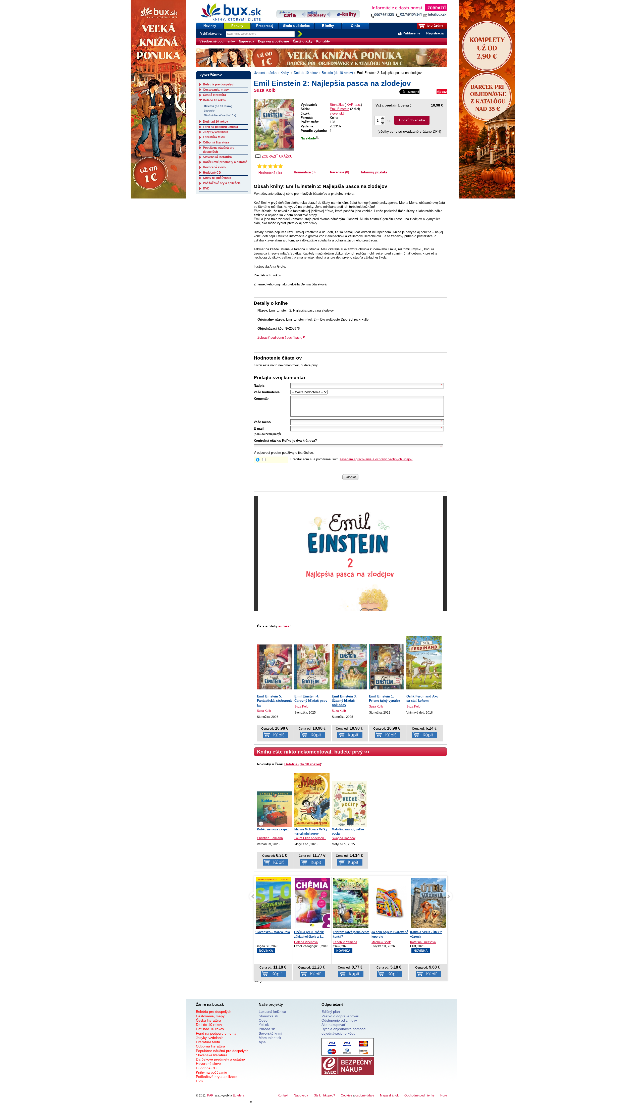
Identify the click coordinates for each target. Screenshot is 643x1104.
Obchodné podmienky (419, 1095)
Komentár (261, 398)
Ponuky (237, 26)
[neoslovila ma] (264, 166)
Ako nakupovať (333, 1025)
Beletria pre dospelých (219, 84)
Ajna (262, 1042)
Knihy (285, 73)
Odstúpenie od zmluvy (339, 1020)
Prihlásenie (411, 33)
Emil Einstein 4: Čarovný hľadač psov (310, 698)
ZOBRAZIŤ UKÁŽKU (277, 156)
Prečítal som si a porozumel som (351, 459)
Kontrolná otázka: (267, 440)
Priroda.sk (267, 1029)
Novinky (209, 26)
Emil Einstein (339, 109)
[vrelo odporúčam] (280, 166)
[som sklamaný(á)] (259, 166)
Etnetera (238, 1095)
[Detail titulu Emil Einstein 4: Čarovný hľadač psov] (312, 666)
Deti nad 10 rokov (215, 121)
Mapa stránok (389, 1095)
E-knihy (328, 26)
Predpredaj (264, 26)
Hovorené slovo (214, 167)
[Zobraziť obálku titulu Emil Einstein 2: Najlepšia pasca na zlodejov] (274, 125)
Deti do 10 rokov (306, 73)
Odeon (264, 1020)
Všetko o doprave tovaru (341, 1016)
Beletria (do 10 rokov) (337, 73)
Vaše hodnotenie (267, 392)
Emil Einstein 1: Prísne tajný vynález (384, 698)
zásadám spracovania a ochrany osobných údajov (376, 459)
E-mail (259, 428)
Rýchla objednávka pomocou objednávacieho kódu (344, 1031)
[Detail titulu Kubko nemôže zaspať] (274, 809)
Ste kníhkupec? (324, 1095)
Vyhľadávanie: (211, 33)
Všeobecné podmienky (217, 41)
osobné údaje (364, 1095)
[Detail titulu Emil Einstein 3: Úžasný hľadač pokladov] (349, 666)
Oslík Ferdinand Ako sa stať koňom (422, 698)
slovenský (337, 113)
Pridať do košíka (412, 120)
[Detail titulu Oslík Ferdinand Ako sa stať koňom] (424, 662)
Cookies (346, 1095)
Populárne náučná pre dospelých (222, 1051)
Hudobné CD (212, 172)
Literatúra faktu (214, 137)
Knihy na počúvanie (217, 178)
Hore (443, 1095)
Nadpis (259, 385)
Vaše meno (262, 422)
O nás (355, 26)
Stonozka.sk (268, 1016)
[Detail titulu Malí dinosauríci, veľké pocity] (349, 804)
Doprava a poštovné (273, 41)
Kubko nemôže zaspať (273, 829)
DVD (206, 188)
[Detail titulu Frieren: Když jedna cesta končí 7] (312, 903)
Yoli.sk (264, 1025)
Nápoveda (246, 41)
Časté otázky (302, 41)
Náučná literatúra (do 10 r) (220, 115)
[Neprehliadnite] (408, 12)
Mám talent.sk (270, 1038)
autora (283, 626)
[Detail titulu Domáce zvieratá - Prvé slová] (428, 903)
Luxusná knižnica (272, 1012)
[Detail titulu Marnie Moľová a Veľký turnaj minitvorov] (312, 800)
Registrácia (435, 33)
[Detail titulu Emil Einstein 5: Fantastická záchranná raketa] (274, 666)
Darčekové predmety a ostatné (225, 162)
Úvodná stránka (265, 73)
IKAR (209, 1095)
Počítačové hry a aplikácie (222, 183)
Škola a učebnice (296, 26)
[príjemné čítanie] (275, 166)
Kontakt (283, 1095)
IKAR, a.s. (353, 105)
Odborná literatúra (216, 142)
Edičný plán (331, 1012)
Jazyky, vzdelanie (215, 132)
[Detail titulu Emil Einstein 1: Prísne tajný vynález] (386, 666)
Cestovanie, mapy (216, 89)
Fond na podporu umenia (220, 127)
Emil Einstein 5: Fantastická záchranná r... (274, 700)
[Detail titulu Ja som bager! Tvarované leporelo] (351, 903)
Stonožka (337, 105)
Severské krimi (270, 1033)
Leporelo (209, 110)
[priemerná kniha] (270, 166)
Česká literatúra (214, 95)
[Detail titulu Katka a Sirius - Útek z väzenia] (389, 903)
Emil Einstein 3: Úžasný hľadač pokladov (344, 700)
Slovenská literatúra (217, 157)
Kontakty (323, 41)
